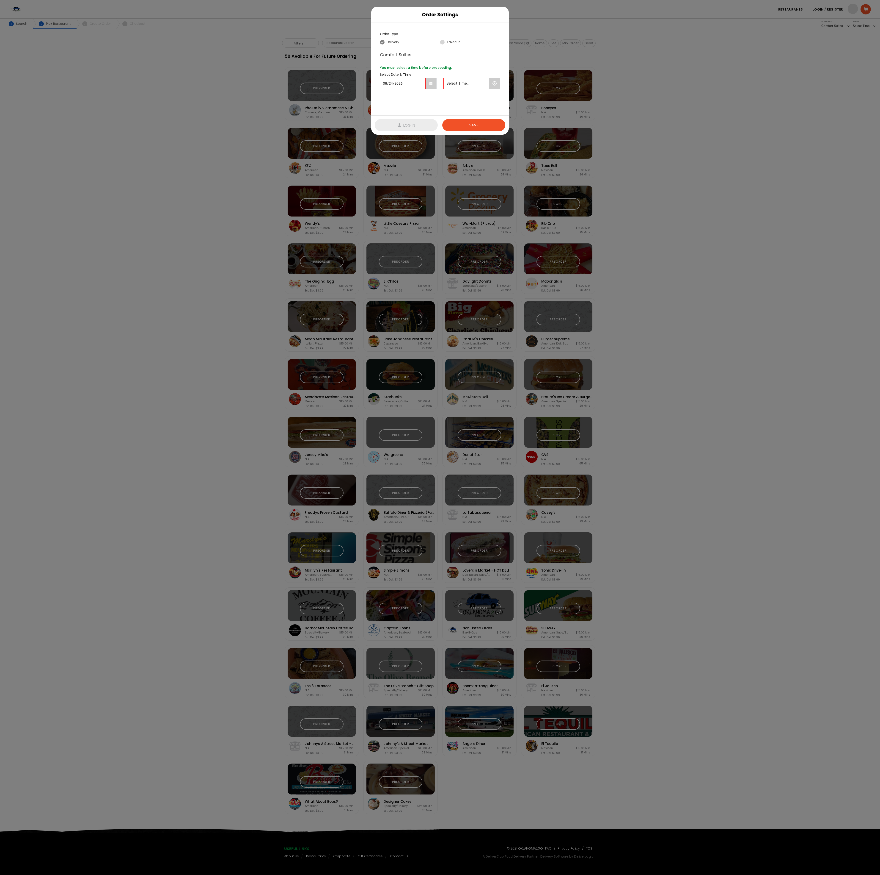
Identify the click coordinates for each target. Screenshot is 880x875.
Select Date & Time (395, 74)
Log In (408, 125)
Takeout (453, 42)
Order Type (389, 34)
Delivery (392, 42)
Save (473, 125)
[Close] (500, 14)
